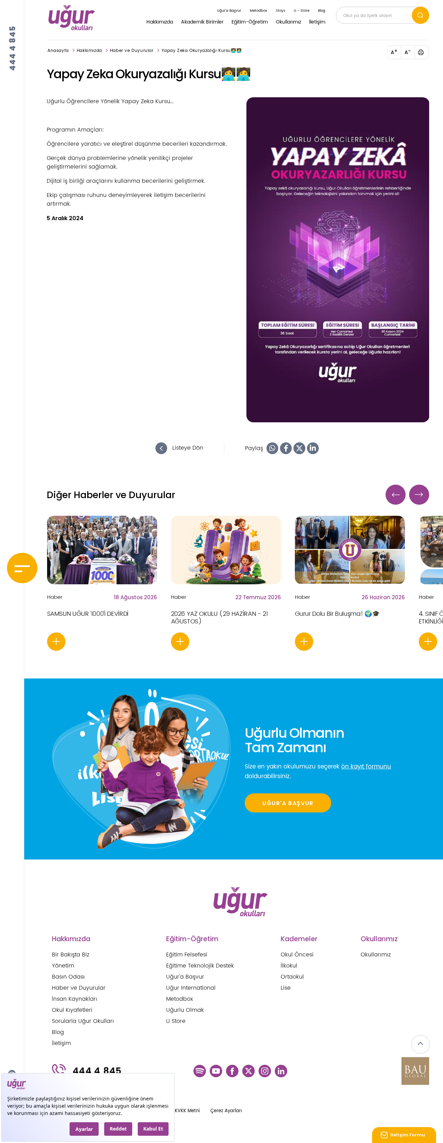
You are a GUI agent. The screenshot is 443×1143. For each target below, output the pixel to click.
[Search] (420, 15)
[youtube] (216, 1071)
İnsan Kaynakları (74, 999)
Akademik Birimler (202, 22)
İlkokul (289, 965)
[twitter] (248, 1071)
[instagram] (265, 1071)
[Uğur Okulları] (71, 17)
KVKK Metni (187, 1111)
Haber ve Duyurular (132, 50)
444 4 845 (12, 48)
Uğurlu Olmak (185, 1010)
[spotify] (199, 1071)
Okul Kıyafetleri (72, 1010)
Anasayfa (58, 50)
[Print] (425, 52)
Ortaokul (292, 976)
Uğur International (191, 987)
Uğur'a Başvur (185, 976)
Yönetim (63, 965)
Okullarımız (288, 22)
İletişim (317, 22)
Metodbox (258, 11)
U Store (176, 1021)
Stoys (280, 11)
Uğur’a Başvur (229, 11)
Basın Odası (68, 976)
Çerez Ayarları (226, 1111)
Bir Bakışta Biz (70, 954)
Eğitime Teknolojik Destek (200, 965)
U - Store (301, 11)
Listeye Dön (187, 448)
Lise (286, 987)
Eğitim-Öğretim (250, 22)
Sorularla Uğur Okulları (83, 1021)
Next (419, 495)
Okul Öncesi (297, 954)
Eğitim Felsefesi (186, 954)
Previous (396, 495)
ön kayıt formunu (366, 767)
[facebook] (232, 1071)
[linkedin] (281, 1071)
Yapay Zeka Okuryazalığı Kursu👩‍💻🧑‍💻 (202, 50)
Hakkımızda (159, 22)
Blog (321, 11)
